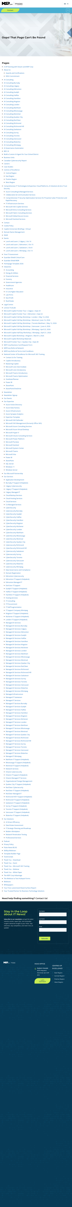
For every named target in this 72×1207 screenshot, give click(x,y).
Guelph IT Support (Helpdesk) (16, 588)
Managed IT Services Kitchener (17, 719)
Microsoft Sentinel (12, 445)
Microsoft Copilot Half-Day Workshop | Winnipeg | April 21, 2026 (27, 332)
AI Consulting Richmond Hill (14, 126)
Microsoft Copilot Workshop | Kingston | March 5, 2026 (24, 336)
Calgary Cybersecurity (14, 486)
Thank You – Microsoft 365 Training (16, 866)
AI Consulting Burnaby (12, 83)
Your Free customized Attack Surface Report (20, 888)
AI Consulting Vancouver (12, 139)
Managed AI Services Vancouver (17, 685)
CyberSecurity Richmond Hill (16, 548)
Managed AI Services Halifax (16, 638)
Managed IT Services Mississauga (18, 728)
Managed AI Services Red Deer (17, 666)
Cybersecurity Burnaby (14, 511)
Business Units (9, 157)
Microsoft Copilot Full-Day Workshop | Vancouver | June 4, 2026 (27, 326)
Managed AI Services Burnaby (16, 626)
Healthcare (10, 285)
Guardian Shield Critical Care (14, 257)
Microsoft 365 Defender (14, 420)
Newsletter (8, 392)
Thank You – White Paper (13, 872)
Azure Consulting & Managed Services (19, 192)
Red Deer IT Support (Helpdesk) (17, 790)
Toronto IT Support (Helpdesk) (17, 809)
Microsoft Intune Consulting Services (19, 436)
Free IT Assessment (11, 254)
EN (65, 4)
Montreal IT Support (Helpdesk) (17, 766)
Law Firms (9, 295)
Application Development (15, 480)
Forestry (9, 279)
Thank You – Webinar (11, 869)
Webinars (7, 881)
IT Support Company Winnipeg (17, 610)
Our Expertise (9, 401)
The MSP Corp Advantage (13, 875)
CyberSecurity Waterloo (14, 564)
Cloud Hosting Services (14, 498)
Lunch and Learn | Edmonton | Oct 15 (19, 244)
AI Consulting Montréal (12, 114)
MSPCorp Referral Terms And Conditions (18, 351)
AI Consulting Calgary (11, 86)
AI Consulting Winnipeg (12, 145)
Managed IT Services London (16, 722)
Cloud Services (11, 501)
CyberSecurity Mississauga (15, 536)
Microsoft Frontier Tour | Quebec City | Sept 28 (21, 342)
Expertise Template (13, 417)
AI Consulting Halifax (11, 95)
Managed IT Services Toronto (16, 747)
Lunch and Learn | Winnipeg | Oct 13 (19, 251)
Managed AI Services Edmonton (17, 632)
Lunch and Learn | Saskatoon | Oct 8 (19, 248)
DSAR (6, 235)
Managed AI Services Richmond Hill (18, 672)
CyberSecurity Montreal (14, 539)
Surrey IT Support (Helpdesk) (16, 806)
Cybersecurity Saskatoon (15, 551)
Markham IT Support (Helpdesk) (17, 759)
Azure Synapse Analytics (14, 414)
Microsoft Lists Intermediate (16, 367)
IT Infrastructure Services (15, 203)
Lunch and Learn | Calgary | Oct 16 (18, 241)
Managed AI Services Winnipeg (17, 691)
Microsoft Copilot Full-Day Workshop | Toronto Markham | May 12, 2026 (30, 323)
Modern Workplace (13, 831)
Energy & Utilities (12, 273)
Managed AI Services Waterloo (17, 688)
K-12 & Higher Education (14, 292)
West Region (10, 182)
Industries (7, 267)
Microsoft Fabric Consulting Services (19, 213)
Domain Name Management (14, 232)
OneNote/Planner (12, 379)
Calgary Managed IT (13, 492)
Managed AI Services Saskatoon (17, 675)
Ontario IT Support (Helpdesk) (16, 775)
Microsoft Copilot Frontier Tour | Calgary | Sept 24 (22, 311)
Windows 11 (10, 467)
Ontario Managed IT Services (16, 778)
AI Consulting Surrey (11, 133)
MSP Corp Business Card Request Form (18, 345)
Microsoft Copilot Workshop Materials (17, 339)
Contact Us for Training (14, 357)
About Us (7, 70)
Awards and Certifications (15, 73)
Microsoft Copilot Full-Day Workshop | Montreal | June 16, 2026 (27, 320)
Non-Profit (9, 298)
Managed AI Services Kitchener (17, 647)
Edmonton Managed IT (14, 582)
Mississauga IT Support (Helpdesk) (18, 762)
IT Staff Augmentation (13, 607)
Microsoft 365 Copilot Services (17, 207)
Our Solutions (9, 819)
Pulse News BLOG (10, 847)
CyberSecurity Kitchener (14, 526)
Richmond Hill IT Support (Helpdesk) (19, 797)
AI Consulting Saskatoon (12, 129)
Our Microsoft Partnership (13, 473)
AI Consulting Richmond (12, 123)
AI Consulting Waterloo (12, 142)
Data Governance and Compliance (18, 570)
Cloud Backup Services (14, 495)
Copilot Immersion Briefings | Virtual (17, 229)
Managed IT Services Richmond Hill (18, 741)
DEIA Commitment (12, 76)
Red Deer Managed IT (13, 794)
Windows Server (12, 470)
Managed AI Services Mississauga (18, 657)
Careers (7, 164)
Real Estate (10, 301)
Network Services (12, 769)
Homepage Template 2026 (13, 264)
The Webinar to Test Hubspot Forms (17, 878)
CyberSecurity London (14, 529)
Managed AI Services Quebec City (18, 663)
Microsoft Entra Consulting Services (18, 210)
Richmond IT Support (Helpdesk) (17, 800)
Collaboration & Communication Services (20, 195)
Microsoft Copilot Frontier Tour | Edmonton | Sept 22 (23, 314)
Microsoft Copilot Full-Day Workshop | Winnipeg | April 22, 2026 (27, 329)
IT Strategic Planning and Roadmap (18, 828)
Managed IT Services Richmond (17, 738)
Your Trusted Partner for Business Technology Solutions (24, 891)
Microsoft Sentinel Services (15, 219)
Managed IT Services (13, 700)
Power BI (9, 382)
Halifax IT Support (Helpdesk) (16, 592)
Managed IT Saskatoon (14, 697)
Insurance (9, 288)
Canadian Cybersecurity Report (15, 160)
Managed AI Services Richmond (17, 669)
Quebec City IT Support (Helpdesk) (18, 784)
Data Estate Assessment (14, 825)
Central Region (11, 173)
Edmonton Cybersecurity (15, 576)
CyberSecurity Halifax (13, 517)
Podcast (7, 841)
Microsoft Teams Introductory (16, 373)
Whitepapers (8, 885)
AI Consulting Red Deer (12, 120)
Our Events (8, 398)
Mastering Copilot (12, 364)
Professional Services (13, 838)
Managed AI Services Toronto (16, 682)
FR (67, 4)
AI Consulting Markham (12, 108)
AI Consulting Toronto (12, 136)
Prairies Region (11, 179)
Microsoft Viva (11, 454)
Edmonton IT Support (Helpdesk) (17, 579)
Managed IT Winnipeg (13, 756)
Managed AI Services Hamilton (17, 641)
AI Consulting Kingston (12, 101)
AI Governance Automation (14, 148)
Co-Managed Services (13, 505)
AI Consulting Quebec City (13, 117)
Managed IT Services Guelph (16, 706)
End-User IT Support (13, 585)
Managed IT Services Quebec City (18, 735)
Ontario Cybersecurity (14, 772)
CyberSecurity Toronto (14, 557)
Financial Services (12, 276)
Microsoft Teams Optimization (17, 376)
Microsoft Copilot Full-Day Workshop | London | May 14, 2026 (26, 317)
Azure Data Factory (13, 408)
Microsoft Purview (12, 442)
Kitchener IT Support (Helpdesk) (17, 616)
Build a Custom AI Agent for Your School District (21, 154)
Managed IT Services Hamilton (17, 713)
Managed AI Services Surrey (16, 679)
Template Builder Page (12, 854)
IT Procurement (11, 604)
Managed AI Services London (16, 651)
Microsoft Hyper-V (12, 432)
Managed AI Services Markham (17, 654)
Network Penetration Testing (16, 834)
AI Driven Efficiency (13, 822)
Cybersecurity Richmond (15, 545)
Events (6, 238)
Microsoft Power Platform (15, 439)
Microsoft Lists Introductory (16, 370)
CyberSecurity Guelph (14, 514)
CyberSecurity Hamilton (14, 520)
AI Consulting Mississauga (13, 111)
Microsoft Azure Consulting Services (19, 426)
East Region (10, 176)
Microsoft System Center (15, 448)
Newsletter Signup (10, 395)
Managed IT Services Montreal (17, 731)
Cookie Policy (9, 226)
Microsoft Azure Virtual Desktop (17, 429)
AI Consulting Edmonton (12, 89)
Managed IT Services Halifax (16, 710)
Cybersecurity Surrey (13, 554)
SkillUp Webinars (10, 850)
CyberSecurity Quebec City (15, 542)
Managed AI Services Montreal (17, 660)
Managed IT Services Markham (17, 725)
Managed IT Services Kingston (16, 716)
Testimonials (8, 857)
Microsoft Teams (12, 451)
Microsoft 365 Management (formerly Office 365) (24, 423)
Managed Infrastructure (14, 694)
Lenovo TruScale (10, 308)
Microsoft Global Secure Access (17, 216)
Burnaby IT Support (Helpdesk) (17, 483)
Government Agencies (14, 282)
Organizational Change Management (19, 781)
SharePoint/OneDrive (13, 388)
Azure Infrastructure (13, 411)
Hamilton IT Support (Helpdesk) (17, 595)
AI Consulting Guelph (11, 92)
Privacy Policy (9, 844)
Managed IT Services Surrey (16, 744)
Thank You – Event (10, 863)
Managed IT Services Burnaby (16, 703)
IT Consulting (10, 601)
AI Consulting (8, 80)
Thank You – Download (12, 860)
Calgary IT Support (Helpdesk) (16, 489)
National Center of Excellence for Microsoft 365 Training (24, 354)
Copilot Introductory (13, 361)
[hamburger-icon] (68, 10)
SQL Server (10, 464)
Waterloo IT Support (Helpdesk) (17, 815)
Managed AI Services (13, 623)
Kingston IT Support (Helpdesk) (17, 613)
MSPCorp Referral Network (14, 348)
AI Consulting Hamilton (12, 98)
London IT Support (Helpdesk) (16, 620)
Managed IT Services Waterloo (17, 753)
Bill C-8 (6, 151)
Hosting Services (12, 598)
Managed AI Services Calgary (16, 629)
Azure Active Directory (14, 405)
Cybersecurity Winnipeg (14, 567)
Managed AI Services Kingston (16, 644)
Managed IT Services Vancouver (17, 750)
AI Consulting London (11, 104)
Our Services (8, 476)
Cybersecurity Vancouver (15, 561)
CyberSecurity (11, 508)
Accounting (10, 270)
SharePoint (10, 385)
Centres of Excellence (12, 170)
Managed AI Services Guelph (16, 635)
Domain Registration (13, 573)
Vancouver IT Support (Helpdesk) (18, 812)
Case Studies (8, 167)
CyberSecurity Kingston (14, 523)
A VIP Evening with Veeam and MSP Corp (18, 67)
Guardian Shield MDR (11, 260)
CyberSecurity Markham (14, 532)
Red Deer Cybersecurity (14, 787)
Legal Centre (8, 304)
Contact (6, 223)
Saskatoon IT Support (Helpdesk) (17, 803)
